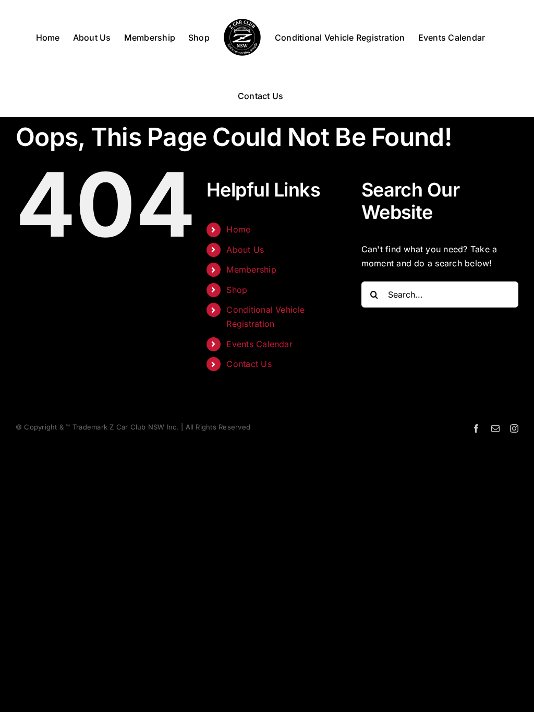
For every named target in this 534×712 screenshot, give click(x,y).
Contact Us (248, 364)
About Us (245, 249)
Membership (251, 269)
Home (238, 229)
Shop (236, 290)
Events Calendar (259, 344)
